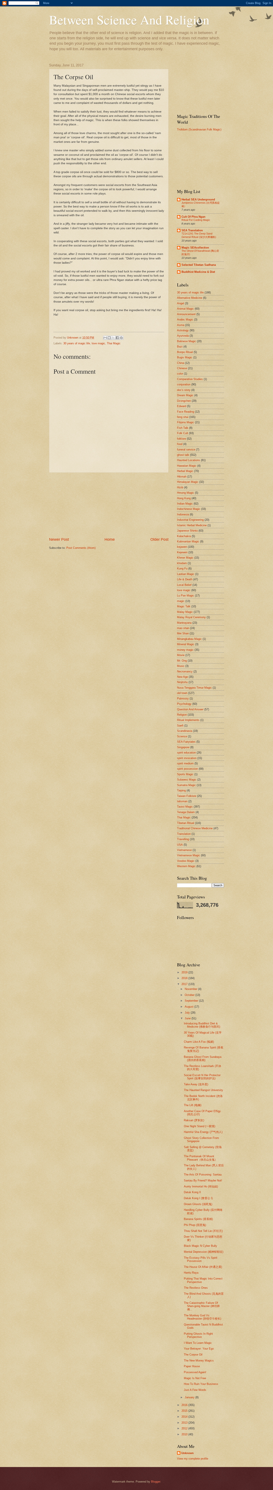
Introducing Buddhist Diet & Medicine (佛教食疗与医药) (202, 1025)
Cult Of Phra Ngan (193, 216)
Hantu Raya (191, 1272)
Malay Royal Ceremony (191, 617)
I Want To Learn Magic (198, 1342)
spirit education (186, 752)
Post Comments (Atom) (81, 547)
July (188, 1012)
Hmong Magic (185, 492)
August (189, 1006)
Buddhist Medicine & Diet (198, 271)
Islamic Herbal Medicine (192, 525)
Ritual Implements (188, 720)
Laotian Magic (185, 574)
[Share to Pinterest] (121, 338)
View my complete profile (192, 1458)
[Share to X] (113, 338)
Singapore (183, 747)
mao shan (183, 628)
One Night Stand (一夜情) (199, 1126)
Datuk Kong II (192, 1192)
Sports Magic (185, 774)
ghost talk (183, 454)
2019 (185, 972)
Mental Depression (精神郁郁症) (203, 1251)
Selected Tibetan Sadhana (199, 264)
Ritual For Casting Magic (196, 220)
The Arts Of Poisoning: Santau (203, 1174)
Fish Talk (182, 427)
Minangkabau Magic (189, 639)
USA (180, 844)
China (180, 363)
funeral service (186, 449)
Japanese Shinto (187, 530)
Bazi (180, 346)
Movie (180, 655)
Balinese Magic (186, 341)
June (188, 1018)
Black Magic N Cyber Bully (200, 1245)
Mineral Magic (185, 644)
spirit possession (187, 768)
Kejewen (182, 552)
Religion (182, 714)
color (180, 373)
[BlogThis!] (109, 338)
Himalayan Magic (187, 481)
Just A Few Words (195, 1389)
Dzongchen (184, 400)
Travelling (183, 839)
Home (110, 539)
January (190, 1397)
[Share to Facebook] (117, 338)
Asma (180, 325)
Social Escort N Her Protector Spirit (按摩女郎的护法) (202, 1077)
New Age (182, 676)
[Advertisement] (109, 504)
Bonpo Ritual (185, 352)
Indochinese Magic (188, 508)
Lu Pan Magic (185, 595)
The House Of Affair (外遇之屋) (203, 1266)
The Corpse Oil (193, 1354)
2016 (185, 1405)
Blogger (155, 1481)
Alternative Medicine (189, 297)
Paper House (192, 1366)
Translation (184, 833)
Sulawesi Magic (186, 779)
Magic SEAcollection (195, 247)
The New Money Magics (199, 1360)
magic (180, 601)
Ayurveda (183, 335)
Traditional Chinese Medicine (195, 828)
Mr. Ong (182, 660)
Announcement (186, 314)
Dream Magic (185, 395)
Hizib (180, 487)
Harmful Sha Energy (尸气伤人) (203, 1132)
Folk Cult (182, 433)
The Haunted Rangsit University (203, 1090)
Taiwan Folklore (186, 796)
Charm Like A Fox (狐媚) (199, 1041)
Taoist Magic (185, 806)
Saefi (180, 725)
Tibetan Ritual (185, 823)
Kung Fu (182, 568)
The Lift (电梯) (192, 1105)
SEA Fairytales (186, 741)
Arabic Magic (185, 319)
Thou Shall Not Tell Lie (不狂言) (203, 1231)
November (191, 989)
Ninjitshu (182, 682)
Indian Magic (185, 503)
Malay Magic (185, 611)
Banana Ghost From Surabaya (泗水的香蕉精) (202, 1058)
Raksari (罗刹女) (194, 1120)
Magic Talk (183, 606)
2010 (185, 1434)
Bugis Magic (184, 357)
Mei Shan (183, 633)
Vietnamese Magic (188, 855)
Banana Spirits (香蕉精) (198, 1219)
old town (182, 693)
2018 (185, 978)
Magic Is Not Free (195, 1378)
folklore (181, 438)
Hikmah (181, 476)
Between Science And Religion (129, 19)
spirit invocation (186, 758)
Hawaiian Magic (186, 465)
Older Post (159, 539)
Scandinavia (184, 730)
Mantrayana (184, 622)
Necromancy (185, 671)
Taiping (181, 790)
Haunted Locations (188, 460)
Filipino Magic (185, 422)
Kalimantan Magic (188, 541)
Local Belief (184, 584)
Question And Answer (190, 709)
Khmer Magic (185, 557)
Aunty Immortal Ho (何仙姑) (201, 1186)
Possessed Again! (195, 1372)
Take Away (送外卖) (196, 1084)
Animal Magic (185, 308)
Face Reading (185, 411)
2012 (185, 1428)
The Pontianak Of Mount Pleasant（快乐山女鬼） (200, 1158)
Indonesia (183, 514)
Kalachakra (184, 536)
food (179, 444)
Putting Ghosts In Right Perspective (198, 1335)
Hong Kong (184, 498)
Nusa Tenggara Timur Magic (194, 687)
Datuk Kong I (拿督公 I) (198, 1198)
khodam (182, 563)
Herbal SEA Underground (198, 199)
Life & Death (184, 579)
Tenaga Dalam (186, 812)
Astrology (183, 330)
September (192, 1000)
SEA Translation (192, 230)
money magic (185, 649)
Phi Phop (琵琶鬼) (195, 1225)
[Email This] (105, 338)
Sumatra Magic (186, 785)
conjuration (183, 384)
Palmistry (183, 698)
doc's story (183, 390)
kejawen (182, 546)
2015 (185, 1410)
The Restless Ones (196, 1287)
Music (180, 666)
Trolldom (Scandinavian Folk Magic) (199, 129)
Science (182, 736)
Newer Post (59, 539)
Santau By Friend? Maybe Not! (203, 1180)
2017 (185, 984)
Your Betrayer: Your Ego (199, 1348)
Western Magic (186, 866)
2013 (185, 1422)
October (190, 995)
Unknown (187, 1453)
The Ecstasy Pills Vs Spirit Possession (200, 1259)
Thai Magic (114, 343)
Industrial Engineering (190, 519)
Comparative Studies (190, 379)
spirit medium (185, 763)
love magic (98, 343)
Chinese (182, 368)
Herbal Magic (185, 471)
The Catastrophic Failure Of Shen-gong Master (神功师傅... (202, 1306)
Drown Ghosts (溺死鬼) (198, 1204)
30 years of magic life (76, 343)
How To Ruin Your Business (201, 1384)
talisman (182, 801)
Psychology (184, 703)
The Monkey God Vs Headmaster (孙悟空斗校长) (202, 1317)
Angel (180, 303)
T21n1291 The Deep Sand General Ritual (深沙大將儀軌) (199, 235)
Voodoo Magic (186, 860)
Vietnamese (184, 850)
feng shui (182, 417)
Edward (181, 406)
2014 (185, 1416)
